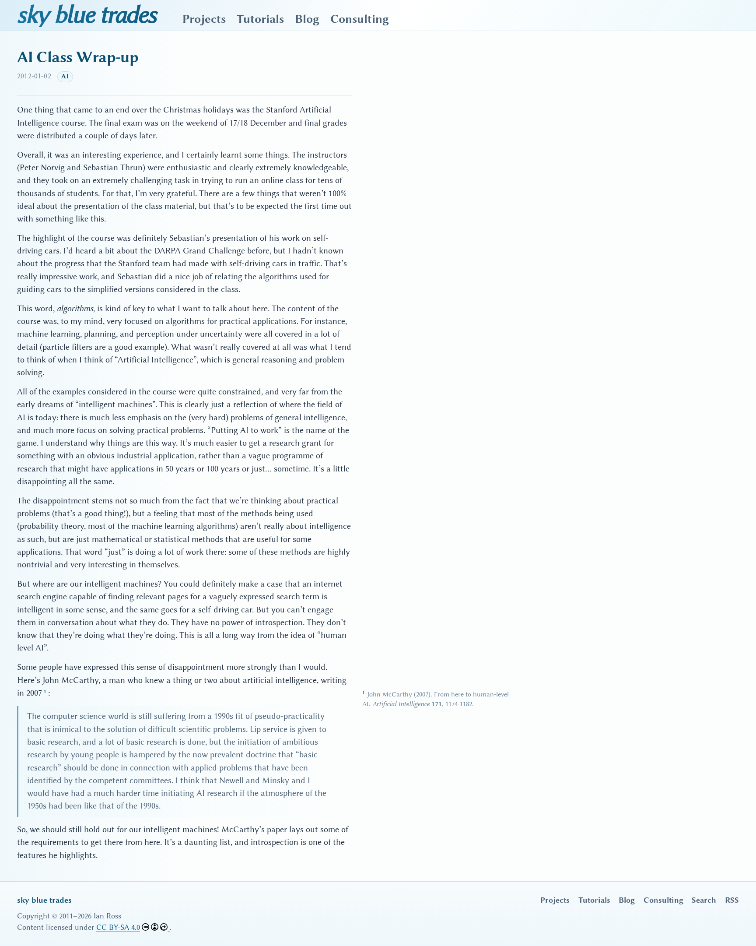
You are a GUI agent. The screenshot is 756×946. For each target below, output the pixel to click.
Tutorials (260, 19)
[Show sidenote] (45, 693)
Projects (204, 19)
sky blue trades (86, 15)
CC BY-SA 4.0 (118, 927)
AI (64, 76)
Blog (307, 19)
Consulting (359, 19)
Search (704, 900)
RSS (732, 900)
